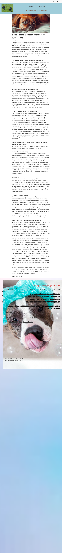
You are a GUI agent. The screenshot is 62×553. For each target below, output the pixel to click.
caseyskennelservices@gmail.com (19, 322)
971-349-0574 (13, 327)
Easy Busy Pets (20, 360)
